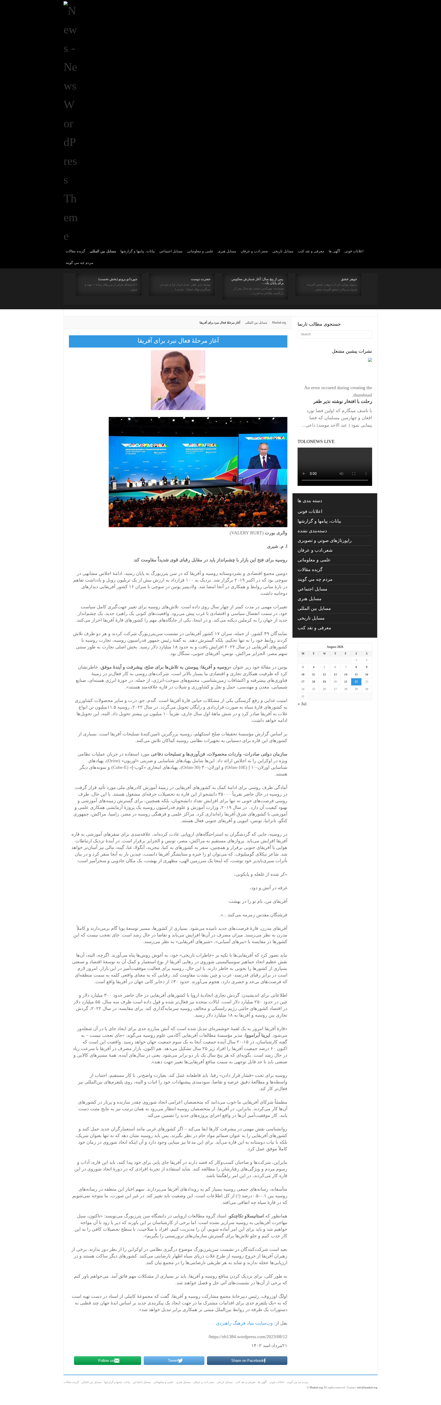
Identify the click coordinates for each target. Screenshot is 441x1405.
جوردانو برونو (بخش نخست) (117, 279)
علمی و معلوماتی (200, 251)
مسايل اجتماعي (171, 251)
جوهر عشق (349, 279)
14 (345, 674)
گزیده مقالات (75, 251)
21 (345, 681)
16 (366, 674)
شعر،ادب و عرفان (254, 251)
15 (356, 674)
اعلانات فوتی (353, 251)
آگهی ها (334, 251)
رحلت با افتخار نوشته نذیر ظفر (342, 401)
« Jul (302, 703)
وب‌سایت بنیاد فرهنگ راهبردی (244, 1323)
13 (335, 674)
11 (313, 674)
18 (313, 681)
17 (302, 681)
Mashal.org (279, 322)
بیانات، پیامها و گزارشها (137, 251)
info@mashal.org (367, 1387)
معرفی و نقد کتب (311, 251)
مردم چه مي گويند (79, 263)
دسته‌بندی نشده (312, 530)
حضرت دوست (201, 279)
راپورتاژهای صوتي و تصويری (325, 540)
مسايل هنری (227, 251)
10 (302, 674)
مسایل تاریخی (282, 251)
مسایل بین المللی (103, 251)
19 (324, 681)
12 (324, 674)
